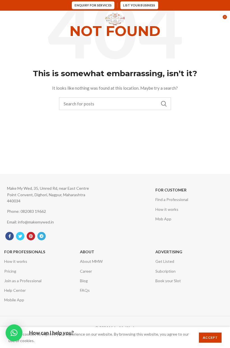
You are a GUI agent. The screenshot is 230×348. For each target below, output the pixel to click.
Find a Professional (171, 199)
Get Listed (164, 261)
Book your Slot (168, 280)
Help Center (15, 290)
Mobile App (14, 299)
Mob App (163, 218)
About (87, 251)
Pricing (10, 271)
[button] (14, 332)
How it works (166, 209)
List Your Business (139, 5)
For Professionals (24, 251)
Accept (210, 337)
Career (86, 271)
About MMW (91, 261)
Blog (84, 280)
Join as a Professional (23, 280)
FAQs (85, 290)
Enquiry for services (93, 5)
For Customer (171, 189)
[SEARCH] (164, 103)
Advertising (168, 251)
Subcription (165, 271)
